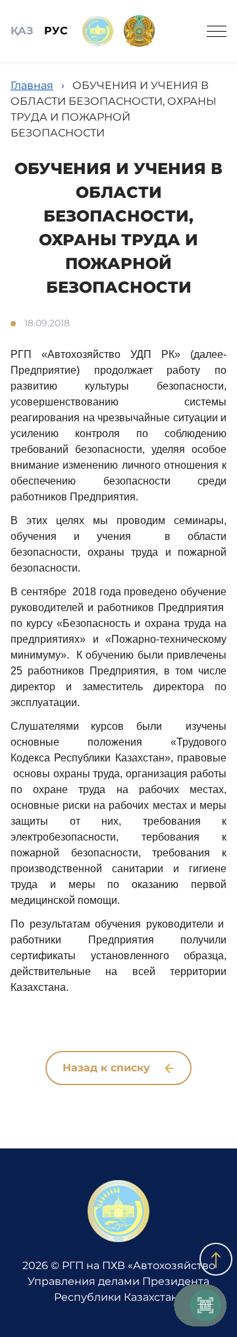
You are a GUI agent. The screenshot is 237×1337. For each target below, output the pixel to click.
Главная (32, 85)
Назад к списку (108, 1067)
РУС (56, 30)
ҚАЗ (22, 30)
